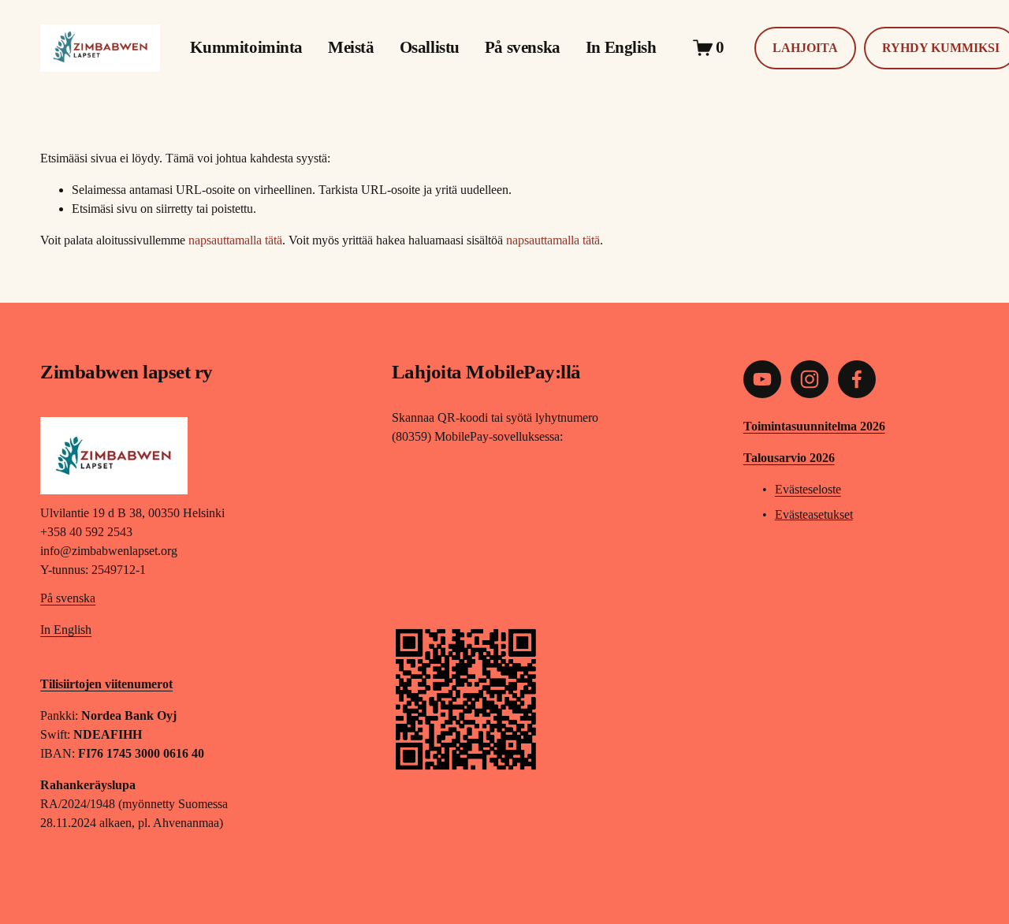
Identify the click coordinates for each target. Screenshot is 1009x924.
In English (621, 47)
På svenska (522, 47)
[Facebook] (857, 379)
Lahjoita (805, 47)
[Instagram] (809, 379)
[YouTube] (762, 379)
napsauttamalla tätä (235, 240)
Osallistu (430, 47)
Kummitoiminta (246, 47)
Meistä (351, 47)
